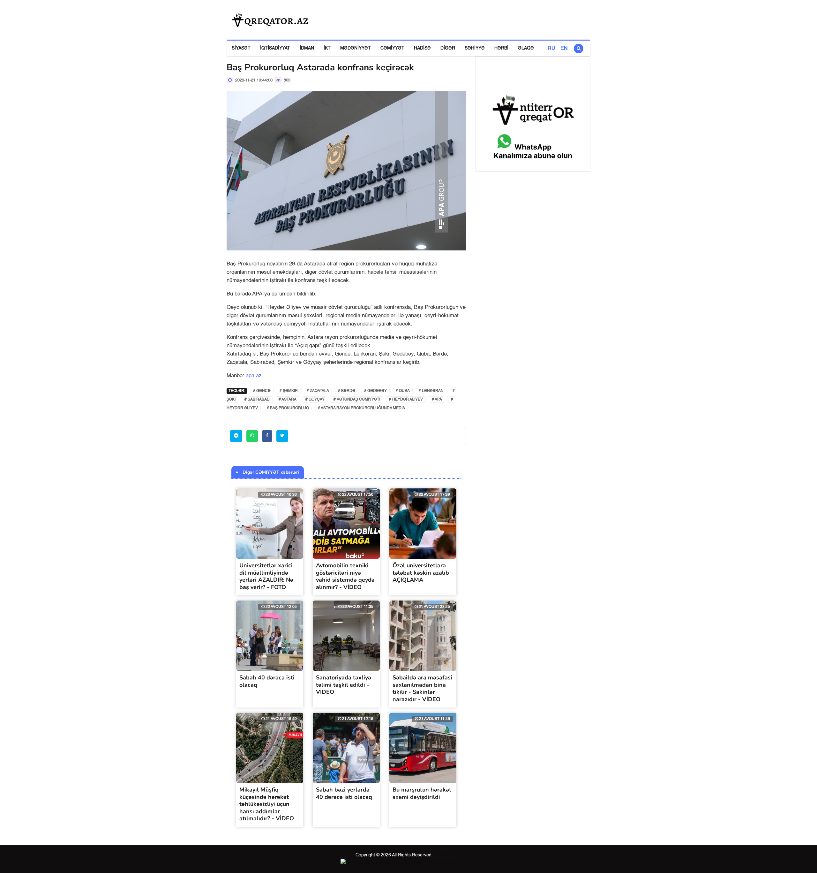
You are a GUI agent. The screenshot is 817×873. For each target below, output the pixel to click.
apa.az (254, 376)
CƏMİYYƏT (392, 48)
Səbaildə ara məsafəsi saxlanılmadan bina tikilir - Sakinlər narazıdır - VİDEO (422, 688)
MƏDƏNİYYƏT (355, 48)
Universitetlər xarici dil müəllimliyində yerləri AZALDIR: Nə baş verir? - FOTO (266, 576)
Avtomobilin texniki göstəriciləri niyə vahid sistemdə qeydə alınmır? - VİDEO (345, 576)
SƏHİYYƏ (475, 48)
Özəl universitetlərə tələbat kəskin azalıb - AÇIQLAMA (423, 573)
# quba (403, 391)
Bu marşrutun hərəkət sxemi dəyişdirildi (422, 793)
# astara (287, 400)
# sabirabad (257, 400)
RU (551, 48)
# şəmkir (289, 391)
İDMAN (307, 48)
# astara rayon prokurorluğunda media (361, 408)
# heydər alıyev (406, 400)
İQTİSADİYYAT (275, 48)
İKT (327, 48)
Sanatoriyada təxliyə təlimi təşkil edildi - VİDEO (343, 685)
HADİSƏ (422, 48)
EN (564, 48)
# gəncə (262, 391)
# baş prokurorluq (288, 408)
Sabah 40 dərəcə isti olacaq (267, 681)
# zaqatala (318, 391)
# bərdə (346, 391)
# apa (437, 400)
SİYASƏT (241, 48)
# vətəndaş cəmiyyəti (357, 400)
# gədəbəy (375, 391)
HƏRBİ (501, 48)
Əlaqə (526, 48)
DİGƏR (447, 48)
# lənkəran (431, 391)
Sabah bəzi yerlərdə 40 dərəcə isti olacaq (344, 793)
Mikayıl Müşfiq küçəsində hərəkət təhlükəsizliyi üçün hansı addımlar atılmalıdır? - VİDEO (266, 804)
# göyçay (315, 400)
